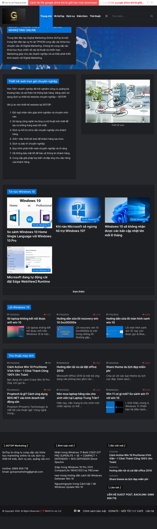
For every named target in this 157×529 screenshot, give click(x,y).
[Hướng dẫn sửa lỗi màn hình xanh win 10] (114, 332)
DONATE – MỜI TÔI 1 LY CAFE (125, 511)
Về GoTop (59, 16)
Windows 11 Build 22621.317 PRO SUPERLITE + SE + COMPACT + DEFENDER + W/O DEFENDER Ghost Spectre (78, 457)
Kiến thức (82, 16)
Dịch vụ (70, 16)
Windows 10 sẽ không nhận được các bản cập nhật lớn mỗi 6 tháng (125, 231)
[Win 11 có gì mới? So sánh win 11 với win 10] (114, 407)
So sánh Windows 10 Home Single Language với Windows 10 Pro (29, 236)
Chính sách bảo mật (94, 511)
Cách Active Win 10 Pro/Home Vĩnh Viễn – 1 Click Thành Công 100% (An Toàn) (27, 370)
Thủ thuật (95, 16)
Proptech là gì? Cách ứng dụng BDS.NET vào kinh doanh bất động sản (27, 397)
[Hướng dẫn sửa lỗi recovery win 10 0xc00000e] (65, 332)
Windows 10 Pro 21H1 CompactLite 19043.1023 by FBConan (77, 469)
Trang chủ (46, 16)
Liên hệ (150, 511)
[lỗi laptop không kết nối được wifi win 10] (15, 332)
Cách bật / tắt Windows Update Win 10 (75, 485)
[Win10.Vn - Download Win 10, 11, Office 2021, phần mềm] (13, 16)
